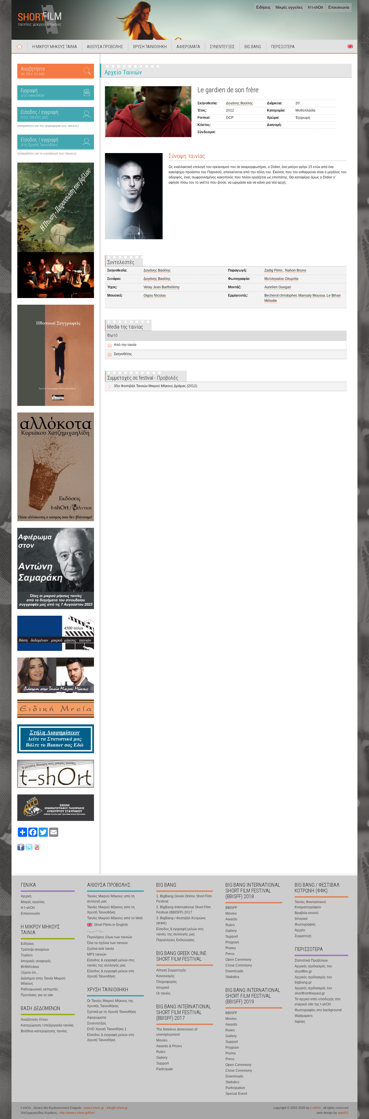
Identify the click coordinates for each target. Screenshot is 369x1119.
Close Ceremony (238, 965)
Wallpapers (303, 1016)
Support (162, 1063)
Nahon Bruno (295, 270)
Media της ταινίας (125, 327)
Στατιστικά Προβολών (311, 960)
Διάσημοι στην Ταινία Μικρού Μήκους (43, 981)
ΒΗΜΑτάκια (30, 967)
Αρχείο (300, 930)
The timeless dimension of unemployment (176, 1032)
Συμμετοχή (303, 936)
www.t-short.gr (94, 1107)
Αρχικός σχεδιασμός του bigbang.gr (313, 979)
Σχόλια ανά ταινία (100, 949)
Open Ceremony (238, 960)
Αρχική (20, 46)
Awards (231, 919)
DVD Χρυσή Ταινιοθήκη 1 (107, 1029)
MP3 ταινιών (96, 954)
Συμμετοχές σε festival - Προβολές (142, 378)
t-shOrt (315, 1107)
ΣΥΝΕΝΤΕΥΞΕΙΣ (222, 46)
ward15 (343, 1112)
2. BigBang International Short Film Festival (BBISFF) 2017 (183, 909)
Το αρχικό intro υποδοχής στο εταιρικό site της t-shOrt (317, 1001)
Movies (161, 1040)
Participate (164, 1069)
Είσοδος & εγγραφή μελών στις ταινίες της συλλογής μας (111, 962)
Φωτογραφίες (305, 924)
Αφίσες (300, 1022)
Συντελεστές (120, 262)
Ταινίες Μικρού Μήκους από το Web (115, 918)
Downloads (234, 971)
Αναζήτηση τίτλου (34, 1020)
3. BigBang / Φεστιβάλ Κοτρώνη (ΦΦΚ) (181, 920)
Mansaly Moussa (311, 295)
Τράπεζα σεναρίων (35, 949)
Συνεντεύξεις (96, 1023)
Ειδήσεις (263, 7)
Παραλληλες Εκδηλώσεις (175, 940)
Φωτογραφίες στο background (318, 1010)
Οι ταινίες (163, 993)
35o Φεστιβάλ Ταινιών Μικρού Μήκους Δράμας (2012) (155, 386)
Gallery (161, 1058)
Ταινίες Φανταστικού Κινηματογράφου (310, 904)
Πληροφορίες (166, 982)
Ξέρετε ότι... (30, 973)
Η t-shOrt (315, 7)
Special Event (236, 1094)
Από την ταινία (125, 345)
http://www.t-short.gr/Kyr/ (77, 1112)
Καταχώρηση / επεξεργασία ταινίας (47, 1025)
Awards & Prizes (169, 1046)
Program (232, 942)
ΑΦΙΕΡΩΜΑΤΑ (188, 46)
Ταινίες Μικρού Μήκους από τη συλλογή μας (111, 898)
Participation (235, 1088)
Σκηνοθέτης (123, 354)
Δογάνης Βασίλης (239, 103)
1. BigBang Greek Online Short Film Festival (184, 898)
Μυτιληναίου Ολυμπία (281, 279)
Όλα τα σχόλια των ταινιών (107, 943)
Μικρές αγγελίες (289, 7)
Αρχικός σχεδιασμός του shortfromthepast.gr (313, 990)
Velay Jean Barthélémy (162, 287)
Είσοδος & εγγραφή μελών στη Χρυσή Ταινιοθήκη (110, 973)
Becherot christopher (280, 295)
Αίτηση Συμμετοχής (171, 970)
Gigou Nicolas (155, 295)
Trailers (27, 955)
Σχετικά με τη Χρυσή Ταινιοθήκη (111, 1012)
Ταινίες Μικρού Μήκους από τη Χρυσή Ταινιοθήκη (111, 909)
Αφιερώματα (96, 1018)
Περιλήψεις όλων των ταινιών (109, 937)
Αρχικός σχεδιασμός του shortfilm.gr (313, 968)
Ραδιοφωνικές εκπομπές (39, 989)
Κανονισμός (165, 976)
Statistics (232, 977)
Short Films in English (350, 46)
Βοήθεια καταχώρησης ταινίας (44, 1031)
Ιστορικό (162, 988)
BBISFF (231, 908)
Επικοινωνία (338, 7)
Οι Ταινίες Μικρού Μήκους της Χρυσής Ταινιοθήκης (110, 1003)
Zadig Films (273, 270)
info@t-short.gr (117, 1107)
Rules (160, 1052)
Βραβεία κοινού (307, 913)
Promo (230, 948)
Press (229, 954)
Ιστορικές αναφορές (36, 961)
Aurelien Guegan (277, 287)
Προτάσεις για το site (37, 995)
